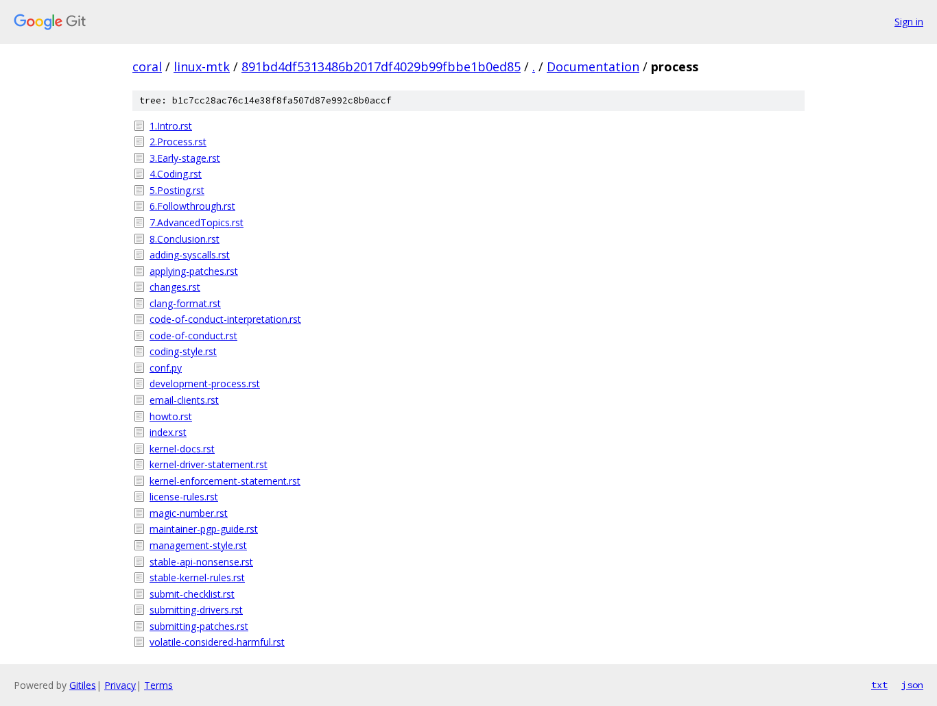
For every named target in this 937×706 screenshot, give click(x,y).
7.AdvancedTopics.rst (197, 222)
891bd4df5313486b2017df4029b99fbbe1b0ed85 (381, 66)
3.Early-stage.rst (185, 158)
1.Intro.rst (171, 125)
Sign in (908, 21)
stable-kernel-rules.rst (197, 577)
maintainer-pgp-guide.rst (204, 528)
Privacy (120, 685)
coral (147, 66)
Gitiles (82, 685)
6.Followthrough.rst (192, 205)
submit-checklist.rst (192, 593)
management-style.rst (198, 545)
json (912, 685)
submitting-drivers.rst (196, 609)
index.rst (168, 432)
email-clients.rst (184, 399)
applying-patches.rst (194, 271)
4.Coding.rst (176, 173)
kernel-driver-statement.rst (209, 464)
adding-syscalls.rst (190, 254)
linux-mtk (202, 66)
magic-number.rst (189, 513)
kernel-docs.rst (182, 448)
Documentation (593, 66)
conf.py (166, 367)
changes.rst (175, 286)
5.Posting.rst (177, 190)
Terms (158, 685)
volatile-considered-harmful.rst (217, 641)
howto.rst (171, 416)
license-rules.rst (184, 496)
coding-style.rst (183, 351)
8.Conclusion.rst (185, 238)
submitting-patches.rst (199, 626)
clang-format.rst (185, 303)
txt (879, 685)
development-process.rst (205, 383)
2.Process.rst (178, 141)
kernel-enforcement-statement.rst (225, 480)
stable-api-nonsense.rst (201, 561)
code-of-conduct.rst (193, 335)
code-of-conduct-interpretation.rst (225, 319)
